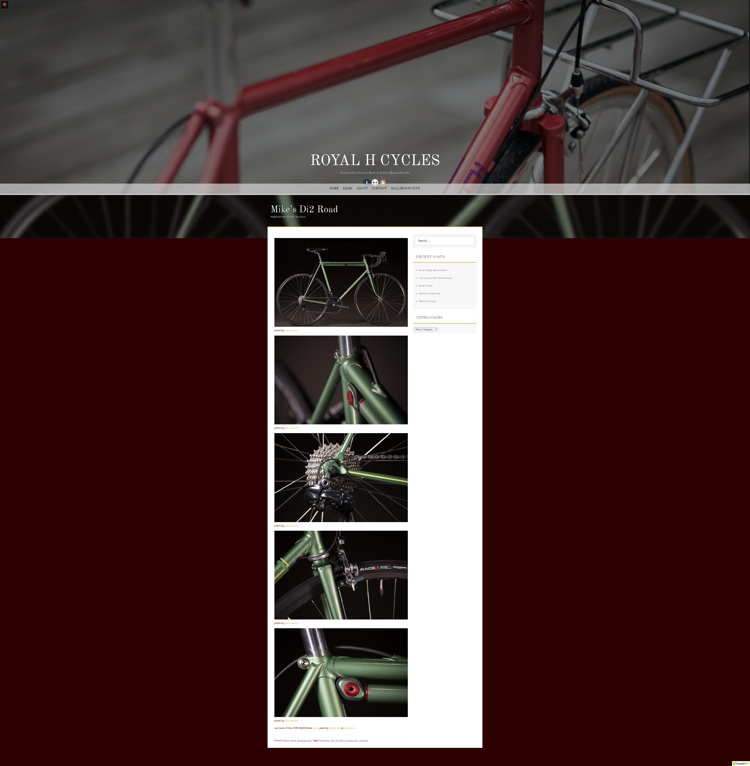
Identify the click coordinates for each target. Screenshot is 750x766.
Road (293, 740)
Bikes (286, 740)
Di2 (332, 740)
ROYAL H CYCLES (375, 161)
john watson (291, 330)
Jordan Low (351, 740)
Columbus (324, 740)
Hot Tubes (340, 740)
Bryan (302, 216)
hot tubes (349, 728)
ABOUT (362, 188)
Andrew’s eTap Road (429, 293)
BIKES (347, 188)
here (315, 728)
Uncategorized (304, 740)
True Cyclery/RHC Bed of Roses (435, 278)
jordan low (335, 728)
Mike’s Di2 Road (427, 301)
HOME (334, 188)
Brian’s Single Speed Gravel (433, 270)
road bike (363, 740)
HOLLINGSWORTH (405, 188)
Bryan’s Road (425, 285)
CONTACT (379, 188)
